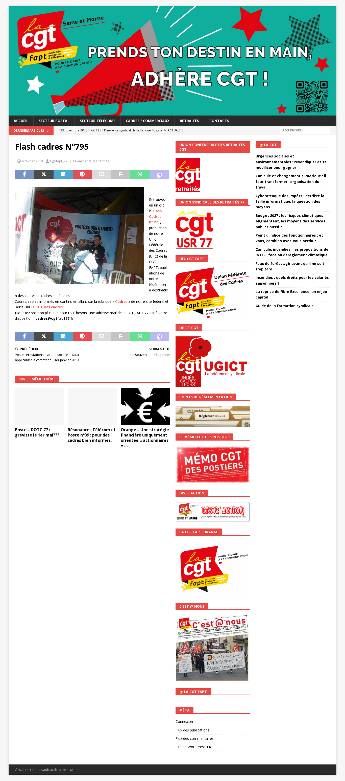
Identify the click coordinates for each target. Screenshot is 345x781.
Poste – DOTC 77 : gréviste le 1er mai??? (37, 432)
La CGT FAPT (195, 691)
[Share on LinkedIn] (63, 174)
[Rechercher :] (305, 130)
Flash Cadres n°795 (155, 217)
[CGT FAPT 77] (172, 112)
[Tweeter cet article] (43, 174)
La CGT (270, 144)
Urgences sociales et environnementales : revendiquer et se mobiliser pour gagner (291, 162)
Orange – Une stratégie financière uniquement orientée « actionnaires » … (145, 437)
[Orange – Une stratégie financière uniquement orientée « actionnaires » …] (145, 406)
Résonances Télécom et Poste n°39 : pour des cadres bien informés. (92, 435)
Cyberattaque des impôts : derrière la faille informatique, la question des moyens (290, 201)
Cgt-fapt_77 (58, 161)
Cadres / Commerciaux (147, 120)
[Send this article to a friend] (101, 174)
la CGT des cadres (47, 307)
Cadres (121, 301)
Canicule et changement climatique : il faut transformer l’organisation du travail (291, 181)
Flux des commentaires (195, 738)
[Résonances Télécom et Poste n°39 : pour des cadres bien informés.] (92, 406)
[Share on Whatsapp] (140, 174)
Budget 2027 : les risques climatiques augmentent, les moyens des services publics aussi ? (290, 221)
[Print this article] (120, 174)
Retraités (189, 120)
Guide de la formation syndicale (285, 305)
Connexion (184, 721)
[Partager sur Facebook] (24, 174)
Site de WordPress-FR (193, 746)
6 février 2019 (32, 161)
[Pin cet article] (82, 174)
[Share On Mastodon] (159, 174)
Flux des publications (192, 730)
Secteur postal (54, 120)
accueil (21, 120)
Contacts (219, 120)
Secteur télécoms (97, 120)
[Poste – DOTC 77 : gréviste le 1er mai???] (39, 406)
